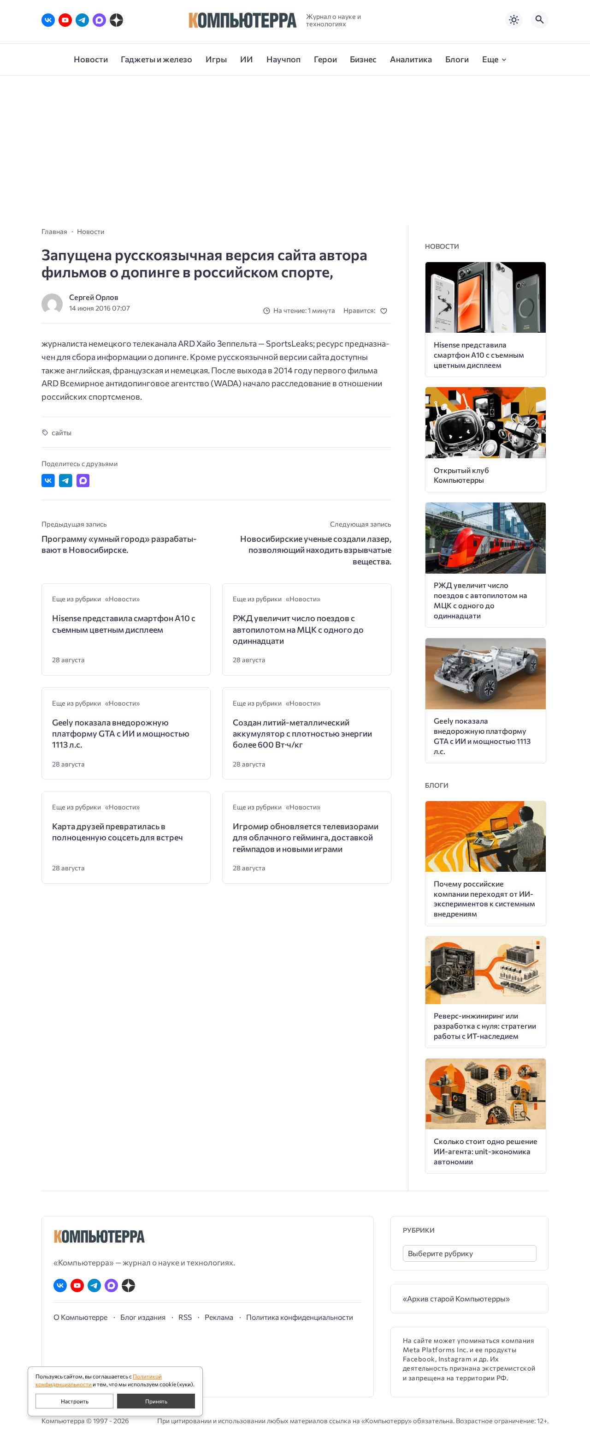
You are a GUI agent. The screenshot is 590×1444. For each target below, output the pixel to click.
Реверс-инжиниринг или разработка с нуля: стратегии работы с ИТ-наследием (485, 1025)
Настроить (74, 1401)
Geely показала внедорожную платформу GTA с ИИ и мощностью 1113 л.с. (120, 733)
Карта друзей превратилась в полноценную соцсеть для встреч (117, 831)
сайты (61, 432)
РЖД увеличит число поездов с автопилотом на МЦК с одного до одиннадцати (298, 629)
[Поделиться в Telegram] (65, 480)
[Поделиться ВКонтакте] (48, 480)
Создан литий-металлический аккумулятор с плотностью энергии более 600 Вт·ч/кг (302, 733)
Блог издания (142, 1316)
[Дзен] (116, 20)
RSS (185, 1316)
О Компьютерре (80, 1316)
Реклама (219, 1316)
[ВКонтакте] (48, 20)
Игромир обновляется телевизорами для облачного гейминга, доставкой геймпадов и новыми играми (305, 837)
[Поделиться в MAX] (83, 480)
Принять (156, 1401)
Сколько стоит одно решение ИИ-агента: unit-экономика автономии (485, 1151)
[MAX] (99, 20)
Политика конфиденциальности (299, 1316)
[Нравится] (385, 311)
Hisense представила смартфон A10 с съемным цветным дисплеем (123, 623)
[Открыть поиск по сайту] (540, 20)
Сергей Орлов (93, 297)
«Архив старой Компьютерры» (456, 1298)
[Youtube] (65, 20)
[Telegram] (82, 20)
